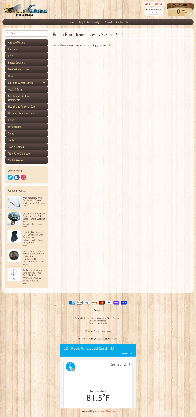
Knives (11, 120)
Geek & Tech (15, 89)
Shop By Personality (88, 22)
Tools (11, 140)
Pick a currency (153, 10)
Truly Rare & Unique (19, 154)
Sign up (158, 4)
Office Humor (15, 127)
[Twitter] (10, 177)
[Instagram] (23, 177)
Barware (12, 49)
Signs (11, 133)
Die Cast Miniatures (18, 69)
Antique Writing (16, 42)
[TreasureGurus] (25, 9)
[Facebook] (17, 177)
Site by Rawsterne (98, 321)
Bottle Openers (16, 63)
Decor (11, 76)
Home (71, 22)
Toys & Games (16, 147)
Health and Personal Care (22, 107)
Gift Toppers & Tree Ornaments (18, 98)
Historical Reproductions (21, 113)
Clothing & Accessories (20, 83)
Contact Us (122, 22)
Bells (10, 56)
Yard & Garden (16, 160)
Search (109, 22)
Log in (148, 4)
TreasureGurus (97, 318)
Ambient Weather (105, 411)
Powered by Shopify (98, 323)
